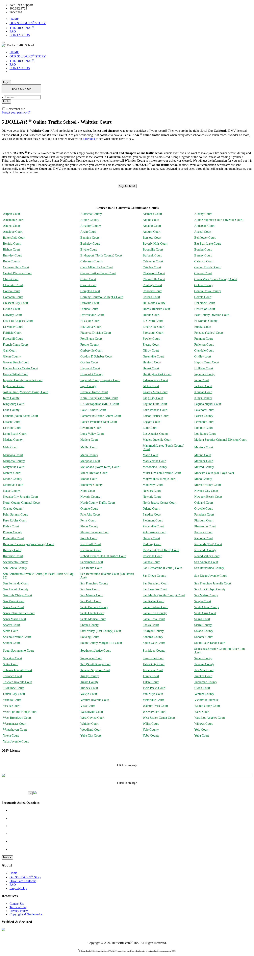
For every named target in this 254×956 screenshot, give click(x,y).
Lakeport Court (204, 410)
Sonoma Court (203, 637)
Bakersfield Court (14, 237)
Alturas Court (11, 225)
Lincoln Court (12, 427)
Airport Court (11, 213)
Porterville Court (13, 538)
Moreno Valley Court (207, 484)
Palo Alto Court (90, 514)
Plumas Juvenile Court (94, 532)
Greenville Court (153, 356)
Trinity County (89, 676)
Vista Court (87, 705)
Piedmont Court (153, 520)
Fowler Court (151, 338)
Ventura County (204, 694)
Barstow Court (152, 237)
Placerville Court (153, 526)
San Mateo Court (13, 601)
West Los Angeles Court (209, 717)
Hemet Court (151, 368)
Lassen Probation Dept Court (98, 421)
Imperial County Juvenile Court (22, 380)
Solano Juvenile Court (17, 637)
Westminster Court (14, 723)
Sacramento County (15, 562)
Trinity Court (151, 676)
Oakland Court (203, 502)
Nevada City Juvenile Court (20, 496)
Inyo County (88, 386)
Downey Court (12, 314)
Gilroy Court (151, 350)
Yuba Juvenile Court (16, 741)
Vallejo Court (88, 694)
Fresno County (89, 344)
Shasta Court (151, 625)
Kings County (203, 398)
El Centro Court (153, 320)
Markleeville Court (154, 461)
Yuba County (151, 735)
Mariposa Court (90, 461)
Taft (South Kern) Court (95, 664)
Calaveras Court (153, 261)
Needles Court (152, 490)
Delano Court (11, 309)
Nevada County (90, 496)
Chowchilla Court (154, 279)
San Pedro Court (90, 601)
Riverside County (205, 550)
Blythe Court (88, 249)
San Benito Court (91, 568)
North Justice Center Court (159, 502)
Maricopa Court (13, 455)
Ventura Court (12, 700)
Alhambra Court (13, 219)
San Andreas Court (206, 562)
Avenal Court (202, 231)
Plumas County (12, 532)
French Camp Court (15, 344)
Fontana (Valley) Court (208, 332)
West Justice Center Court (159, 717)
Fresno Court (151, 344)
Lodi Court (150, 427)
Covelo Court (202, 297)
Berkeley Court (90, 243)
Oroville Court (203, 508)
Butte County (11, 261)
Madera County (13, 439)
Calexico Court (203, 261)
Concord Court (152, 291)
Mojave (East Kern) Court (159, 478)
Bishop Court (11, 249)
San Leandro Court (155, 589)
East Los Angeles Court (18, 320)
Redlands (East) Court (208, 544)
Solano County (203, 631)
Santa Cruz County (155, 613)
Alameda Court (152, 213)
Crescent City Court (15, 303)
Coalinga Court (152, 285)
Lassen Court (11, 421)
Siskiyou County (153, 631)
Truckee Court (203, 676)
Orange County (12, 508)
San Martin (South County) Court (164, 595)
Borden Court (203, 249)
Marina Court (202, 455)
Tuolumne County (205, 682)
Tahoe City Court (154, 664)
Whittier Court (89, 723)
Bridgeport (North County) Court (101, 255)
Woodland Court (90, 729)
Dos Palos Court (204, 309)
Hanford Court (152, 362)
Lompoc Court (203, 427)
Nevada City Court (206, 490)
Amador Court (152, 225)
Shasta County (89, 625)
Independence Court (155, 380)
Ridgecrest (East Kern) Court (161, 550)
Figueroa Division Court (95, 332)
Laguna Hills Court (155, 404)
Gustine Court (89, 362)
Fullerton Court (204, 344)
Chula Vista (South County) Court (215, 279)
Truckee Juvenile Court (17, 682)
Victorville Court (153, 700)
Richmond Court (90, 550)
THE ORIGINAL (22, 28)
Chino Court (88, 279)
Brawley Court (12, 255)
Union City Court (14, 694)
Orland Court (151, 508)
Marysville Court (13, 467)
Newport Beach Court (208, 496)
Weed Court (201, 711)
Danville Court (89, 303)
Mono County (203, 478)
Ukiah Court (202, 688)
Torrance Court (12, 676)
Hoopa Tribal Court (15, 374)
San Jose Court (89, 589)
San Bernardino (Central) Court (162, 568)
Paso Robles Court (14, 520)
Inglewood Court (13, 386)
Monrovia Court (13, 484)
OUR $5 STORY (28, 23)
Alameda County (91, 213)
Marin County (89, 455)
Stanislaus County (154, 650)
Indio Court (201, 380)
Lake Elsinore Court (93, 410)
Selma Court (202, 619)
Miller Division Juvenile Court (162, 473)
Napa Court (87, 490)
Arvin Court (88, 231)
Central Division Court (17, 273)
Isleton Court (151, 386)
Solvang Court (89, 637)
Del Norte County (154, 303)
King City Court (153, 398)
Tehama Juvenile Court (17, 670)
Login (6, 82)
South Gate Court (154, 642)
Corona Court (151, 297)
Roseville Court (152, 556)
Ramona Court (203, 538)
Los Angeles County (155, 433)
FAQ (13, 31)
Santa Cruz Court (205, 613)
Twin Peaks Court (154, 688)
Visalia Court (11, 705)
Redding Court (152, 544)
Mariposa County (14, 461)
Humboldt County (91, 374)
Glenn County (12, 356)
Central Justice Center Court (98, 273)
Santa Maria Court (14, 619)
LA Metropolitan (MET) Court (99, 404)
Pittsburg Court (203, 520)
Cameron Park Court (16, 267)
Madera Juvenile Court (157, 439)
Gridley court (202, 356)
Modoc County (12, 478)
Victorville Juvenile (206, 700)
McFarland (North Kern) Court (99, 467)
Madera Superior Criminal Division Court (220, 439)
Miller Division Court (93, 473)
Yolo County (151, 729)
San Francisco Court (155, 583)
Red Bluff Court (90, 544)
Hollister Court (203, 368)
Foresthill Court (13, 338)
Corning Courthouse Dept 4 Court (101, 297)
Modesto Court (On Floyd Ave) (214, 473)
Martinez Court (203, 461)
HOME (14, 18)
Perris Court (87, 520)
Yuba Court (201, 735)
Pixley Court (11, 526)
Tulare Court (151, 682)
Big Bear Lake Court (207, 243)
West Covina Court (92, 717)
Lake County (11, 410)
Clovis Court (88, 285)
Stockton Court (12, 658)
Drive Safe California (23, 881)
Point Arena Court (154, 532)
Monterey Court (153, 484)
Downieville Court (92, 314)
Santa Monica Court (93, 619)
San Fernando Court (15, 583)
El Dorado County (205, 320)
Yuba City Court (90, 735)
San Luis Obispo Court (17, 595)
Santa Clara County (206, 607)
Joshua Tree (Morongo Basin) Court (25, 392)
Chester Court (203, 273)
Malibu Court (88, 447)
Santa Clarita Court (92, 613)
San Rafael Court (153, 601)
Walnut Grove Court (207, 705)
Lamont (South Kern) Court (20, 415)
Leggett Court (151, 421)
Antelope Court (12, 231)
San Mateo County (206, 595)
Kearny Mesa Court (155, 392)
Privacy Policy (19, 910)
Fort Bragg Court (91, 338)
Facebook (89, 138)
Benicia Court (11, 243)
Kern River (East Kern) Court (99, 398)
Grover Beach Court (16, 362)
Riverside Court (13, 556)
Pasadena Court (204, 514)
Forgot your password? (16, 112)
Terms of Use (18, 907)
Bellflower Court (205, 237)
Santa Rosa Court (154, 619)
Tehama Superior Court (95, 670)
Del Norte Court (204, 303)
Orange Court (89, 508)
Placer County (89, 526)
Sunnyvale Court (91, 658)
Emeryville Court (153, 326)
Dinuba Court (89, 309)
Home (13, 873)
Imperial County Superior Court (100, 380)
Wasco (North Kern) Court (20, 711)
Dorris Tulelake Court (156, 309)
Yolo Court (201, 729)
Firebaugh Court (153, 332)
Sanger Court (202, 601)
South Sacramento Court (18, 650)
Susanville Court (153, 658)
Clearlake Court (13, 285)
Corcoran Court (13, 297)
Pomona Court (203, 532)
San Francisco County (94, 583)
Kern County (11, 398)
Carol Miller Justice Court (96, 267)
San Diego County (154, 575)
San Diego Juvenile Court (210, 575)
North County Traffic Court (97, 502)
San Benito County (15, 568)
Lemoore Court (204, 421)
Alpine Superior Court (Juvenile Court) (218, 219)
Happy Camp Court (206, 362)
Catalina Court (152, 267)
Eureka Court (202, 326)
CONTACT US (20, 35)
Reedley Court (12, 550)
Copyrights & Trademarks (26, 914)
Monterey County (91, 484)
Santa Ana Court (13, 607)
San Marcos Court (91, 595)
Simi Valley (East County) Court (100, 631)
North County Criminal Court (21, 502)
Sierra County (203, 625)
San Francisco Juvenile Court (212, 583)
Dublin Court (151, 314)
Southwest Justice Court (95, 650)
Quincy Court (151, 538)
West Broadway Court (17, 717)
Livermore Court (90, 427)
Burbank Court (152, 255)
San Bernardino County (209, 568)
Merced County (204, 467)
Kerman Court (203, 392)
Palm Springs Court (15, 514)
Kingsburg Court (13, 404)
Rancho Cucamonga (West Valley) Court (28, 544)
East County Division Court (211, 314)
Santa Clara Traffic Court (19, 613)
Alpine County (89, 219)
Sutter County (203, 658)
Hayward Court (90, 368)
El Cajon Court (89, 320)
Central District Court (207, 267)
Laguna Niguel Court (207, 404)
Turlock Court (89, 688)
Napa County (11, 490)
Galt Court (9, 350)
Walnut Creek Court (155, 705)
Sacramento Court (91, 562)
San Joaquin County (15, 589)
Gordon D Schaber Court (96, 356)
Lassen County (203, 415)
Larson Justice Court (155, 415)
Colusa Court (11, 291)
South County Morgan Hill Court (101, 642)
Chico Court (10, 279)
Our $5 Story (25, 877)
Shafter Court (11, 625)
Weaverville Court (154, 711)
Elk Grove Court (90, 326)
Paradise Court (152, 514)
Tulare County (89, 682)
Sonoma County (153, 637)
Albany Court (203, 213)
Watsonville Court (91, 711)
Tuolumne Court (13, 688)
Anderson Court (204, 225)
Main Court (10, 447)
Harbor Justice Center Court (20, 368)
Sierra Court (10, 631)
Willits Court (151, 723)
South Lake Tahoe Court (209, 642)
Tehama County (204, 664)
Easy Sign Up (18, 888)
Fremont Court (203, 338)
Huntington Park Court (157, 374)
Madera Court (89, 439)
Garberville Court (91, 350)
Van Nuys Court (153, 694)
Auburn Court (151, 231)
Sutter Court (10, 664)
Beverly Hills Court (155, 243)
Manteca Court (203, 447)
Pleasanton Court (205, 526)
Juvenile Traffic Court (94, 392)
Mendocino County (155, 467)
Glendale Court (204, 350)
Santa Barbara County (94, 607)
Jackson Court (203, 386)
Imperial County (204, 374)
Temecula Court (153, 670)
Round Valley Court (206, 556)
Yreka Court (11, 735)
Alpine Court (151, 219)
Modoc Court (88, 478)
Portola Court (88, 538)
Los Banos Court (205, 433)
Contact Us (17, 903)
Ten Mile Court (204, 670)
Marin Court (150, 455)
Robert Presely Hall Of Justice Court (103, 556)
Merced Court (11, 473)
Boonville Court (153, 249)
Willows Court (203, 723)
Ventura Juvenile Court (94, 700)
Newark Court (152, 496)
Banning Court (89, 237)
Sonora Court (11, 642)
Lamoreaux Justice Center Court (100, 415)
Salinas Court (151, 562)
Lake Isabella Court (155, 410)
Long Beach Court (14, 433)
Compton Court (90, 291)
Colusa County (203, 285)
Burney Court (203, 255)
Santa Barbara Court (155, 607)
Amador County (90, 225)
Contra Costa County (207, 291)
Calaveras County (91, 261)
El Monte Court (13, 326)
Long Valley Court (92, 433)
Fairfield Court (12, 332)
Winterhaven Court (15, 729)
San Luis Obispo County (209, 589)
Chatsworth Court (154, 273)
